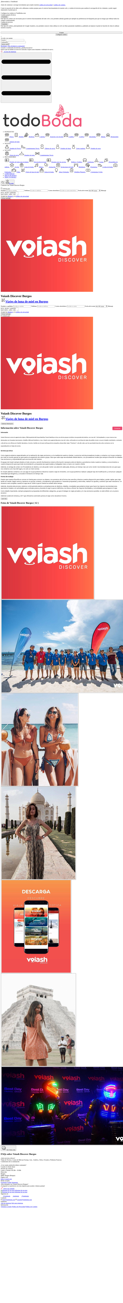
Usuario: (3, 40)
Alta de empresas (6, 1203)
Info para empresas (17, 1203)
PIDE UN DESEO (10, 177)
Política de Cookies (31, 1206)
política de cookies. (60, 5)
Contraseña (4, 42)
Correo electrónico (53, 190)
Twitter (9, 1182)
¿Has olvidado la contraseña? (16, 46)
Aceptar (61, 32)
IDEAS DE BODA (11, 175)
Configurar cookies (61, 34)
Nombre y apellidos (7, 306)
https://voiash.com (6, 1179)
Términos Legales (6, 1206)
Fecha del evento (83, 190)
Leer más (4, 498)
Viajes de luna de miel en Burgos (26, 301)
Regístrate (4, 46)
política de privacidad (45, 5)
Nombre (3, 190)
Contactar (117, 428)
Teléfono (27, 190)
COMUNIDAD (9, 174)
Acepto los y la (15, 196)
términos (10, 196)
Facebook (4, 1182)
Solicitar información (7, 423)
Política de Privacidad (18, 1206)
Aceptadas (4, 17)
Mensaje (103, 190)
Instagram (15, 1182)
